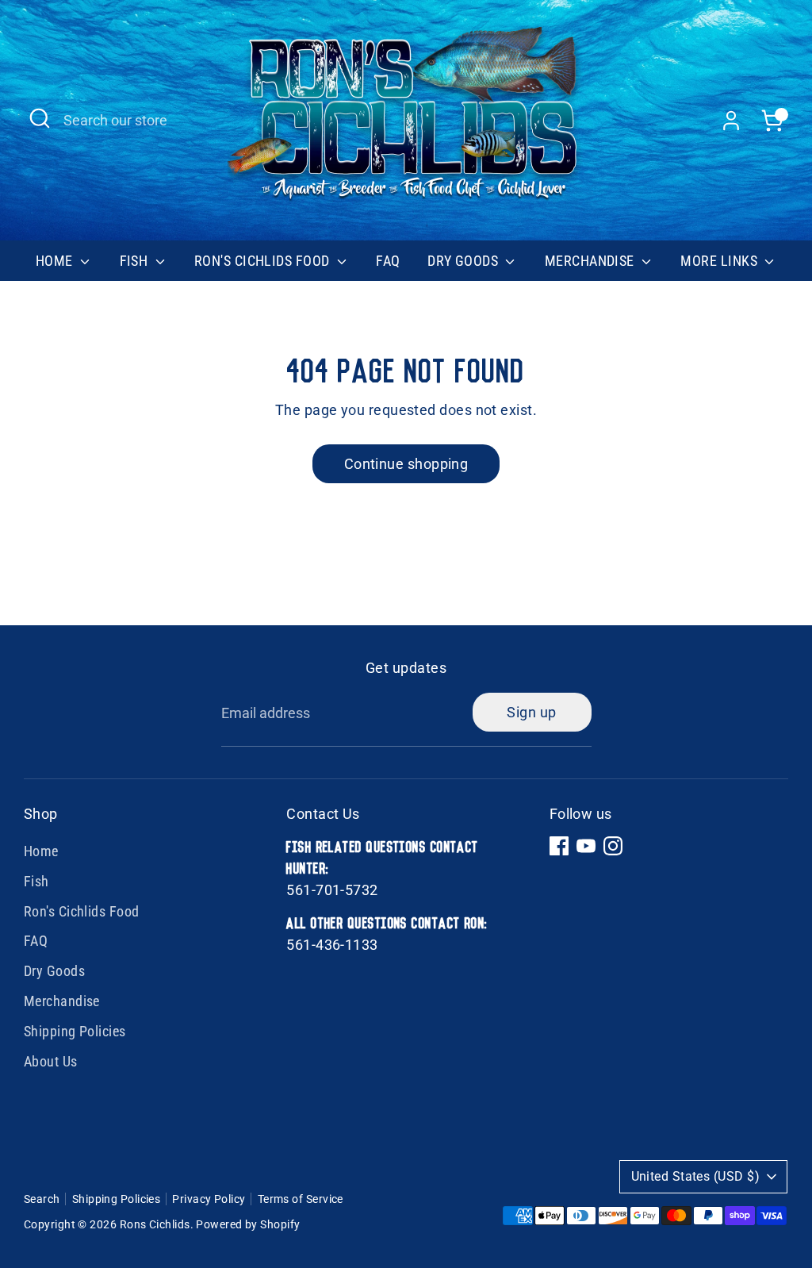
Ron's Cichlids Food (263, 260)
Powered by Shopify (248, 1224)
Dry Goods (464, 260)
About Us (51, 1061)
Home (56, 260)
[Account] (731, 120)
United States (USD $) (695, 1176)
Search (42, 1199)
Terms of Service (300, 1199)
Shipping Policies (75, 1031)
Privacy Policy (208, 1199)
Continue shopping (406, 463)
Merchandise (591, 260)
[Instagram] (612, 845)
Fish (135, 260)
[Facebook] (559, 845)
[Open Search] (40, 118)
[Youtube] (586, 845)
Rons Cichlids (155, 1224)
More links (720, 260)
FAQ (388, 260)
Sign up (531, 712)
